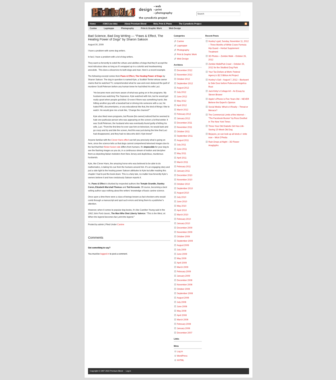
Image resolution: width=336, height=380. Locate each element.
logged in (104, 254)
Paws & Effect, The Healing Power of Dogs (141, 76)
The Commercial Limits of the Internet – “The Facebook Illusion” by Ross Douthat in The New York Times (227, 118)
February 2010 (184, 219)
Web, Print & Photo (162, 24)
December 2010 (184, 175)
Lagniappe (109, 28)
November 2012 (184, 74)
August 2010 (183, 193)
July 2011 (181, 144)
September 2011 (185, 136)
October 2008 (183, 289)
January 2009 (183, 276)
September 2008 (185, 293)
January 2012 (183, 118)
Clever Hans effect (120, 140)
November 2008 (184, 284)
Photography (127, 28)
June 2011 (182, 149)
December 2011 (184, 123)
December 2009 (184, 228)
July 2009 (181, 249)
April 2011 (182, 158)
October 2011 (183, 131)
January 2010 (183, 223)
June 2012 (182, 96)
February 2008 (184, 324)
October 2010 (183, 184)
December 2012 (184, 70)
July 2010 (181, 197)
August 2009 (183, 245)
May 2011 (181, 153)
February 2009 (184, 271)
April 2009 (182, 263)
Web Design (175, 28)
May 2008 (181, 311)
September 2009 (185, 241)
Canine (93, 28)
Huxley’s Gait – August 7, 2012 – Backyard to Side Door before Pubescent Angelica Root (228, 83)
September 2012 (185, 83)
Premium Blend (116, 371)
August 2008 (183, 298)
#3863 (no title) (110, 24)
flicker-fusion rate (112, 147)
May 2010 (181, 206)
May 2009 (181, 258)
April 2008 (182, 315)
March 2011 (182, 162)
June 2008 (182, 306)
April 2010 (182, 210)
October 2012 (183, 79)
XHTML (180, 360)
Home (93, 24)
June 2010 (182, 201)
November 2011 (184, 127)
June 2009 (182, 254)
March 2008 (182, 319)
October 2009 (183, 236)
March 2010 (182, 214)
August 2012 (183, 88)
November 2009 (184, 232)
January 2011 (183, 171)
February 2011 (184, 166)
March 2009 (182, 267)
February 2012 (184, 114)
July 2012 (181, 92)
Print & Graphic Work (151, 28)
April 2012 (182, 105)
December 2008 (184, 280)
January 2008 (183, 328)
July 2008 (181, 302)
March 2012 (182, 109)
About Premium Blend (135, 24)
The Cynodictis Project (190, 24)
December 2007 (184, 333)
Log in (180, 351)
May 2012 (181, 101)
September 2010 (185, 188)
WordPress (182, 356)
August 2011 (183, 140)
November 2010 (184, 179)
